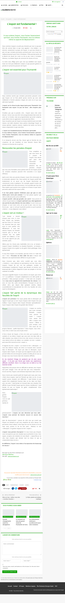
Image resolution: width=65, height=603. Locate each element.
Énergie (34, 5)
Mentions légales (30, 586)
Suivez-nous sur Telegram (58, 107)
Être (42, 5)
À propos (21, 586)
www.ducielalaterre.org (13, 456)
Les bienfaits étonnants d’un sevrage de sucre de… (58, 86)
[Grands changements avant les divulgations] (8, 513)
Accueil (5, 5)
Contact (20, 1)
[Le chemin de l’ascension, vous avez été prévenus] (49, 49)
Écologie (25, 5)
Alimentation (14, 5)
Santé (49, 5)
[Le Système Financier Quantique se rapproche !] (49, 77)
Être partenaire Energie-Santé (45, 586)
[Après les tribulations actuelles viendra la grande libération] (49, 58)
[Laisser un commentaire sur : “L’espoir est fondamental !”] (29, 28)
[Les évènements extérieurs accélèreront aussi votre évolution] (35, 513)
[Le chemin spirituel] (49, 69)
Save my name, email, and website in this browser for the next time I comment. (21, 567)
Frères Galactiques (7, 516)
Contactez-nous (37, 480)
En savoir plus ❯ (50, 172)
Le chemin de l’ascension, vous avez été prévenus (58, 49)
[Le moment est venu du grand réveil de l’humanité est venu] (22, 513)
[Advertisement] (22, 467)
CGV (56, 586)
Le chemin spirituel (57, 68)
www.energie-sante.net (35, 474)
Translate (59, 34)
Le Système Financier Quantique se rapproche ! (57, 77)
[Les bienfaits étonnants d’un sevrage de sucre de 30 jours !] (49, 86)
